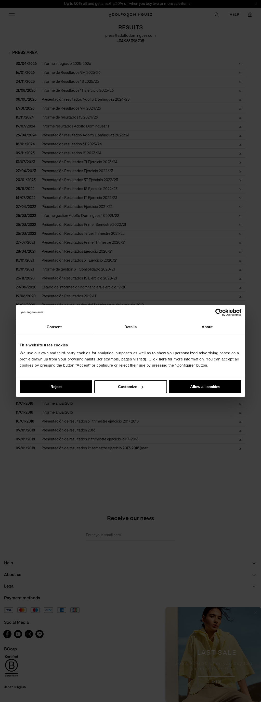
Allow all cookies (205, 386)
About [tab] (207, 327)
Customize (127, 386)
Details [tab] (130, 327)
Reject (56, 386)
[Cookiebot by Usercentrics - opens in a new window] (219, 312)
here (163, 359)
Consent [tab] (54, 327)
